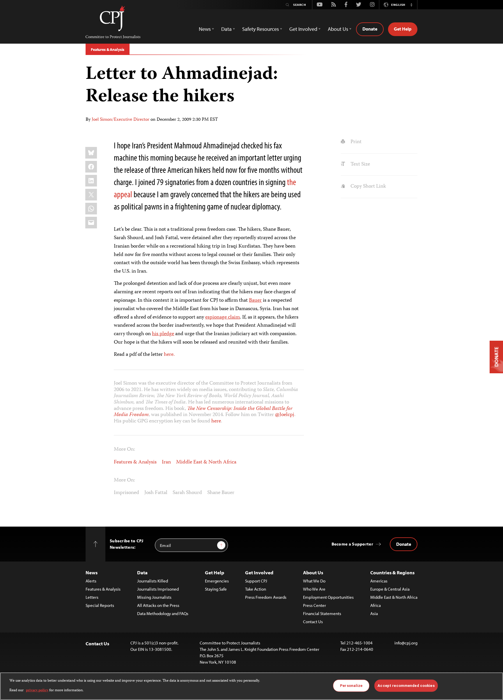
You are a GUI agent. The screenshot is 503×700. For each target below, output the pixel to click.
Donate (369, 29)
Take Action (255, 589)
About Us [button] (338, 29)
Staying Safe (216, 589)
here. (169, 354)
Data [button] (226, 29)
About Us (313, 572)
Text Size (359, 164)
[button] (411, 4)
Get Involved (259, 572)
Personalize (351, 685)
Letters (92, 597)
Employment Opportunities (328, 597)
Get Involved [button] (303, 29)
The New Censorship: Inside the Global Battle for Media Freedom (203, 412)
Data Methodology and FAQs (162, 613)
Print (355, 142)
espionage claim (222, 317)
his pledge (163, 334)
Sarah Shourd (187, 492)
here (216, 421)
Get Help (403, 29)
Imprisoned (126, 492)
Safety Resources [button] (260, 29)
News (92, 572)
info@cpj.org (405, 643)
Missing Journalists (154, 597)
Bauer (255, 300)
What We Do (314, 581)
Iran (166, 462)
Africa (375, 605)
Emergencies (217, 581)
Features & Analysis (107, 49)
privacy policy (37, 690)
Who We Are (314, 589)
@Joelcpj (284, 415)
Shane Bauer (220, 492)
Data (142, 572)
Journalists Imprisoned (158, 589)
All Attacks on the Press (158, 605)
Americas (378, 581)
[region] (251, 686)
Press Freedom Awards (265, 597)
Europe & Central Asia (390, 589)
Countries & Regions (392, 572)
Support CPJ (256, 581)
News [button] (205, 29)
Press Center (314, 605)
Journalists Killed (152, 581)
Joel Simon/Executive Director (120, 120)
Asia (374, 613)
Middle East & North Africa (206, 462)
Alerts (91, 581)
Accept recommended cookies (406, 685)
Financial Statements (322, 613)
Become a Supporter (352, 544)
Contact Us (313, 621)
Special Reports (100, 605)
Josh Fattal (155, 492)
